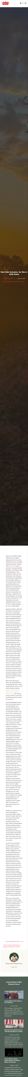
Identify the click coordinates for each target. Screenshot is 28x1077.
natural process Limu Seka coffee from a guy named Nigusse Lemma (13, 691)
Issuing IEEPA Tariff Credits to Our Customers (13, 1001)
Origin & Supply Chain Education (11, 281)
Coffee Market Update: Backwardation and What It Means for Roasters (12, 1060)
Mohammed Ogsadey (14, 566)
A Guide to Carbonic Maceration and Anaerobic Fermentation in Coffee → (11, 945)
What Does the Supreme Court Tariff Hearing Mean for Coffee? (14, 1030)
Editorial (22, 281)
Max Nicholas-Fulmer (9, 278)
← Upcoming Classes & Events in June (14, 941)
